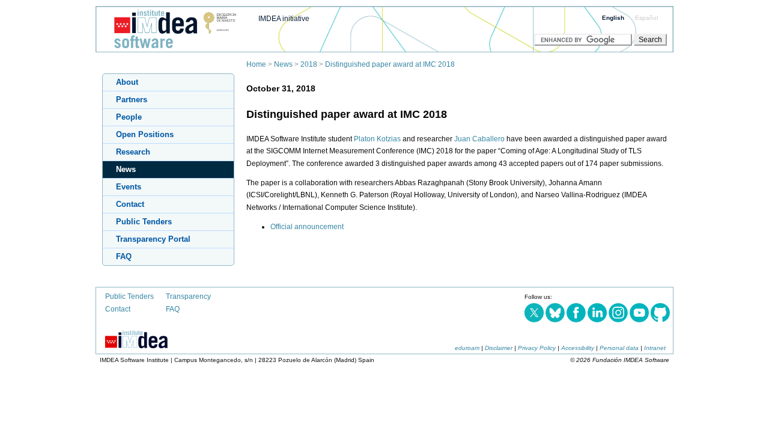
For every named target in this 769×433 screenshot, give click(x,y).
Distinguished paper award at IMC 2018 (390, 64)
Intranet (655, 348)
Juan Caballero (479, 139)
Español (646, 17)
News (283, 64)
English (613, 17)
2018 (308, 64)
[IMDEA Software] (170, 49)
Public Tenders (144, 221)
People (129, 116)
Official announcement (307, 227)
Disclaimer (498, 348)
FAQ (124, 256)
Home (256, 64)
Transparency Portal (153, 239)
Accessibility (577, 348)
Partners (131, 99)
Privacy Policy (537, 348)
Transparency (188, 296)
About (127, 82)
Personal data (619, 348)
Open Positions (145, 134)
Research (133, 151)
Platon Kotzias (377, 139)
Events (128, 186)
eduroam (467, 348)
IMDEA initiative (283, 18)
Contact (130, 204)
